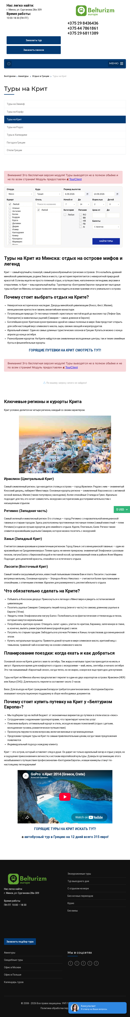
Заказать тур (34, 40)
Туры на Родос (15, 127)
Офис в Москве (12, 967)
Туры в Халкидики (17, 134)
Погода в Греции (16, 142)
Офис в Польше (12, 974)
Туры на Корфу (15, 111)
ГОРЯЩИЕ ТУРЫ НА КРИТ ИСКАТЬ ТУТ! (65, 829)
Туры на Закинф (16, 104)
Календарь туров (14, 982)
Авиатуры (9, 952)
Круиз (71, 903)
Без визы (73, 910)
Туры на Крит (14, 119)
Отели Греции (14, 150)
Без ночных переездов (80, 896)
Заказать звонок (33, 50)
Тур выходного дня (78, 881)
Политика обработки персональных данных (65, 1008)
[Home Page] (9, 64)
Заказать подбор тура (20, 941)
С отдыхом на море (78, 888)
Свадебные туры (13, 960)
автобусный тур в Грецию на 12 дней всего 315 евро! (66, 837)
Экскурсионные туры (79, 873)
